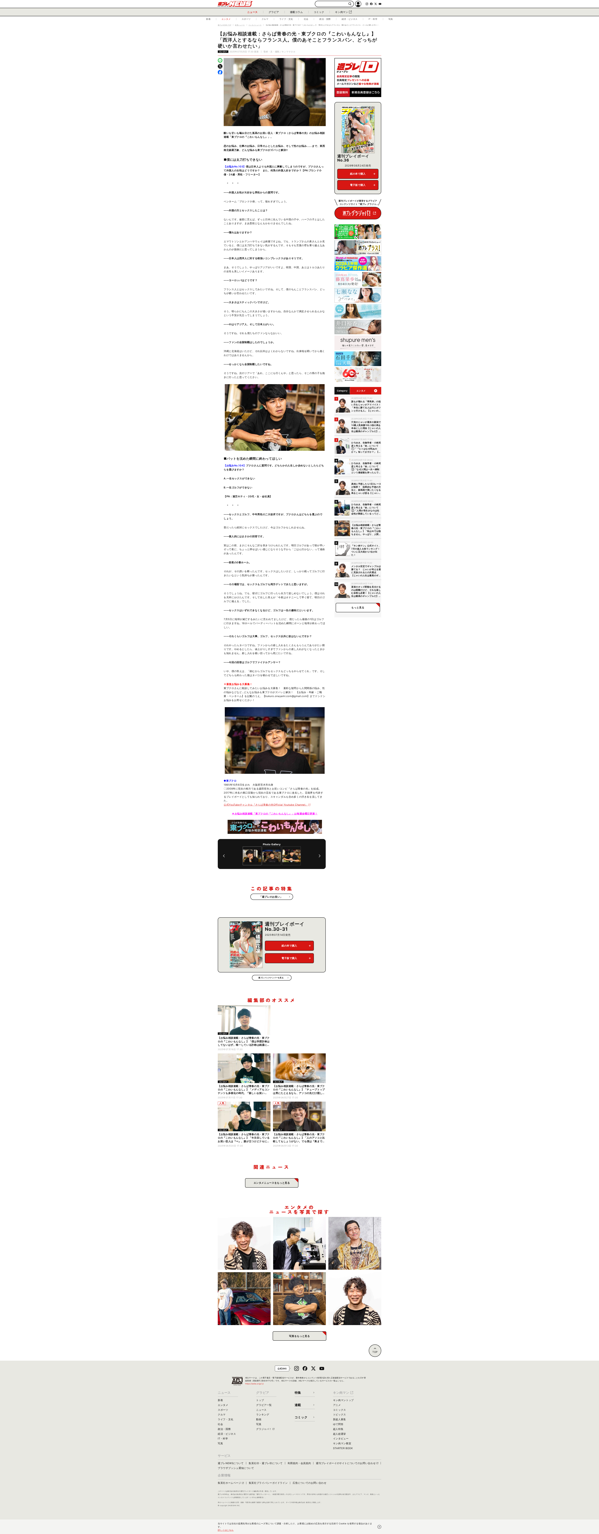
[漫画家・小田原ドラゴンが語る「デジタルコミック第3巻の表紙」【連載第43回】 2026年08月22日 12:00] (244, 1298)
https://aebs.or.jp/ (254, 1383)
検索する (349, 4)
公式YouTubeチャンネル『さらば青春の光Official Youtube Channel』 (266, 804)
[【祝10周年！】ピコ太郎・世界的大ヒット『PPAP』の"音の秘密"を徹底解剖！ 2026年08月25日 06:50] (354, 1243)
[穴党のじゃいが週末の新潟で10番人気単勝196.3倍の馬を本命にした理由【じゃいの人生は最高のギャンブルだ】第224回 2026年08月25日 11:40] (244, 1243)
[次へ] (319, 856)
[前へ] (224, 856)
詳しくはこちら (226, 1530)
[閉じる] (379, 1527)
